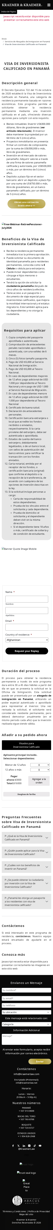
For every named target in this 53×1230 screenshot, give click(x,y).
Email (9, 621)
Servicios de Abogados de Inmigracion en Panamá (27, 41)
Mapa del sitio (26, 1214)
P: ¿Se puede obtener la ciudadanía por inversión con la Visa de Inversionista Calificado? (24, 883)
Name (10, 592)
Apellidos (10, 615)
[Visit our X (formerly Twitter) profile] (18, 1145)
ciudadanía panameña (20, 286)
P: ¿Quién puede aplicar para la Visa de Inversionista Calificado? (24, 852)
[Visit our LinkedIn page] (24, 1145)
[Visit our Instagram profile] (29, 1145)
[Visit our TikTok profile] (35, 1145)
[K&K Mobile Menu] (49, 4)
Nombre (10, 604)
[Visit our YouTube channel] (40, 1145)
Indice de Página (8, 11)
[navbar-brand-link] (22, 5)
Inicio (4, 38)
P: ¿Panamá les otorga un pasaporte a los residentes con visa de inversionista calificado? (25, 901)
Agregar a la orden (39, 780)
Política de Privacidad (39, 1211)
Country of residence (18, 634)
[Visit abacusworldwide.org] (26, 1200)
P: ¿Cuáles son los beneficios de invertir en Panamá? (22, 867)
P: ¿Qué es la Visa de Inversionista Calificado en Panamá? (23, 837)
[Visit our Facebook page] (13, 1145)
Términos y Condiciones (14, 1211)
